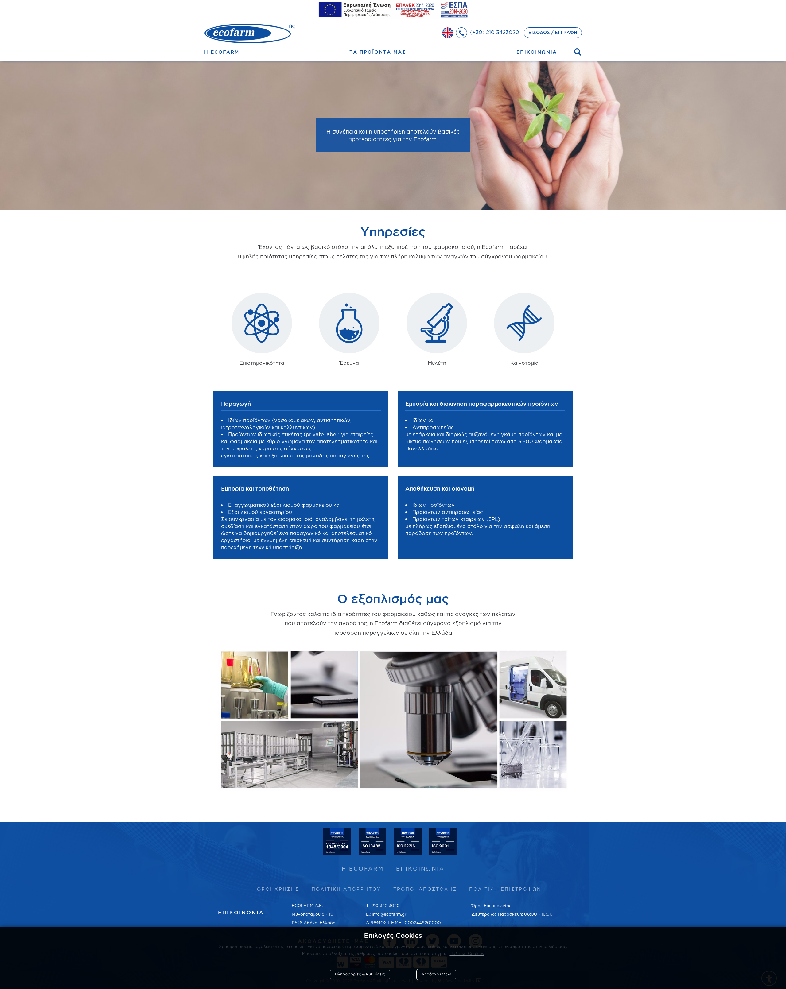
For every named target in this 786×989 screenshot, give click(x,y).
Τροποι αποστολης (425, 889)
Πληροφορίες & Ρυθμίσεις (360, 974)
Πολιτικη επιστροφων (505, 889)
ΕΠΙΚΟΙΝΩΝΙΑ (420, 868)
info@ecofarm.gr (389, 914)
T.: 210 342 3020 (383, 905)
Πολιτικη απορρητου (346, 889)
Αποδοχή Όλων (436, 974)
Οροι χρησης (278, 889)
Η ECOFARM (363, 868)
